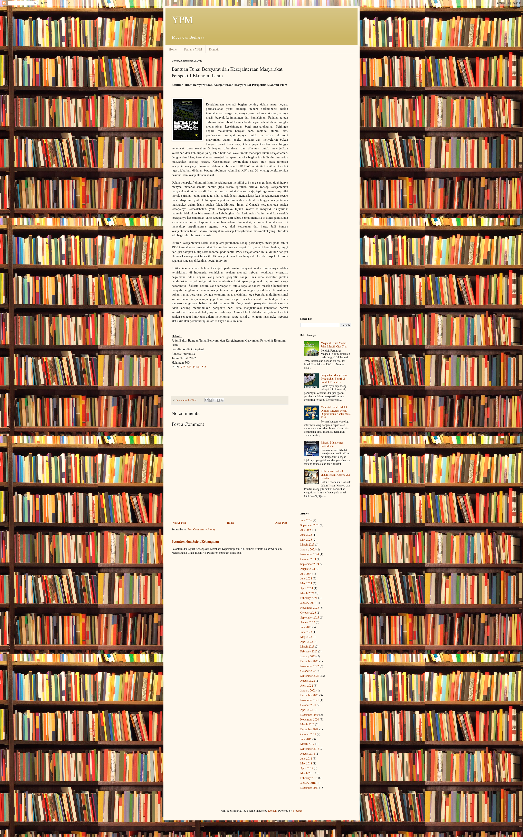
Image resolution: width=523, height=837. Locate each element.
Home (173, 49)
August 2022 (307, 680)
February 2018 (308, 778)
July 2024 (306, 574)
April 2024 (306, 588)
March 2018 (307, 773)
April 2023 (306, 642)
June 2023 (306, 632)
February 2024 (308, 598)
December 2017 (309, 788)
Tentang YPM (193, 49)
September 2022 (309, 676)
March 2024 (307, 593)
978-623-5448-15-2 (193, 367)
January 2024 (308, 603)
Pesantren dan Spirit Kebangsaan (195, 541)
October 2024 (308, 559)
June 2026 (306, 520)
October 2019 (308, 734)
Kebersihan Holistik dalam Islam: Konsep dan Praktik (335, 474)
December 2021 (309, 695)
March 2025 (307, 544)
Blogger (297, 810)
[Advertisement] (325, 120)
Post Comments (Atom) (201, 529)
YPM (182, 19)
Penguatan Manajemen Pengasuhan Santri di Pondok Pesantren (334, 378)
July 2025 (306, 530)
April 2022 (306, 685)
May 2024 (306, 583)
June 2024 (306, 578)
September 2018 (309, 749)
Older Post (281, 522)
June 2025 (306, 535)
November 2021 (309, 700)
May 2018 (306, 763)
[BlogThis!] (210, 400)
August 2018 (307, 753)
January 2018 (308, 783)
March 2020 (307, 724)
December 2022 (309, 661)
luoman (272, 810)
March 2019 (307, 744)
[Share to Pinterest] (222, 400)
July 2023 (306, 627)
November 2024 (309, 554)
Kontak (214, 49)
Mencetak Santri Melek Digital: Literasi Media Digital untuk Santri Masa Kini (336, 412)
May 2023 (306, 637)
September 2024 (309, 564)
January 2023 (308, 656)
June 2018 (306, 758)
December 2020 (309, 715)
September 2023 (309, 617)
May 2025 (306, 539)
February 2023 (308, 651)
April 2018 (306, 768)
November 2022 (309, 666)
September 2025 (309, 525)
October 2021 (308, 705)
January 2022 (308, 690)
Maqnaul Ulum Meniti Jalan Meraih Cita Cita (333, 344)
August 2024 (307, 569)
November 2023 (309, 608)
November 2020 (309, 719)
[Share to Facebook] (218, 400)
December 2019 (309, 729)
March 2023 (307, 646)
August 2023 (307, 622)
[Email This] (207, 400)
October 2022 (308, 671)
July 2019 (306, 739)
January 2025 (308, 549)
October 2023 (308, 612)
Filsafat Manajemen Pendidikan (332, 444)
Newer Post (179, 522)
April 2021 (306, 710)
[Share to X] (214, 400)
